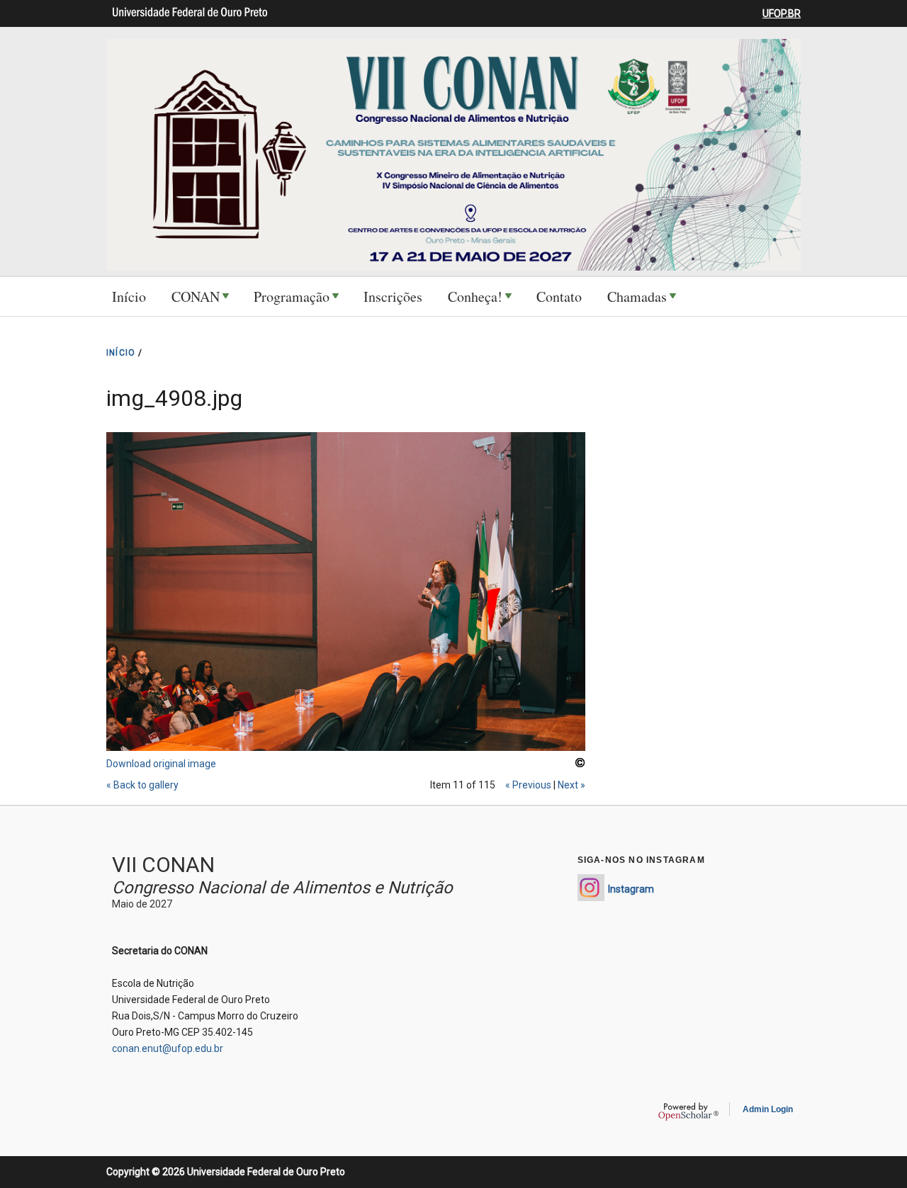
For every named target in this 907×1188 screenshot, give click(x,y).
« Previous (528, 785)
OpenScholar (688, 1111)
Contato (559, 296)
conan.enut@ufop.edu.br (167, 1048)
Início (129, 296)
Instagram (631, 889)
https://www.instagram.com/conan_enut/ (591, 887)
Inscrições (393, 296)
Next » (571, 785)
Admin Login (768, 1109)
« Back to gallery (142, 785)
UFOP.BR (781, 13)
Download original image (161, 763)
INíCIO (120, 353)
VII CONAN (163, 864)
